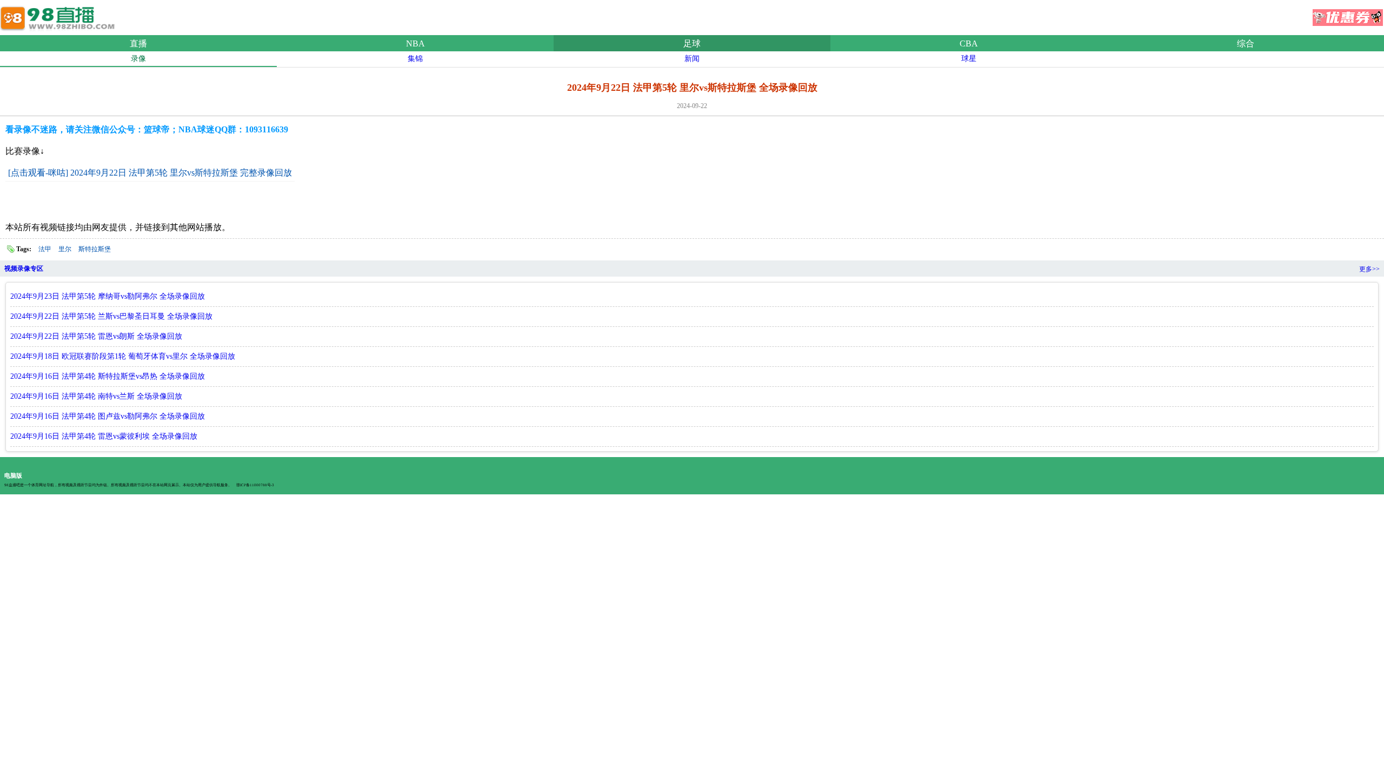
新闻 (692, 59)
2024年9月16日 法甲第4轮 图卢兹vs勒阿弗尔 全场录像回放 (107, 416)
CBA (969, 43)
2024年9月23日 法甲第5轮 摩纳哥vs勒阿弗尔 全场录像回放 (107, 296)
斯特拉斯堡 (94, 249)
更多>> (1369, 269)
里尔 (64, 249)
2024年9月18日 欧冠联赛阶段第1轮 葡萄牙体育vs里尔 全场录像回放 (122, 356)
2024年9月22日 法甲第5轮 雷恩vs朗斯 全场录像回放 (96, 336)
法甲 (44, 249)
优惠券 (1348, 14)
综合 (1245, 43)
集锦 (415, 59)
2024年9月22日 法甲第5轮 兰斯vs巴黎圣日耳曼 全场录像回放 (111, 316)
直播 (138, 43)
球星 (968, 59)
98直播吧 (59, 16)
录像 (138, 59)
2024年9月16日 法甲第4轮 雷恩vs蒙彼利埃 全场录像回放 (103, 436)
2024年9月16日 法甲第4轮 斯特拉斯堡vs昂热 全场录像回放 (107, 376)
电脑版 (13, 475)
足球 (692, 43)
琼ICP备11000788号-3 (255, 485)
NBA (415, 43)
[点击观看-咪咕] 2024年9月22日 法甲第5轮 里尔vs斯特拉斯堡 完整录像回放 (150, 172)
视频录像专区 (23, 268)
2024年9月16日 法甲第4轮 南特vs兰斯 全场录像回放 (96, 396)
